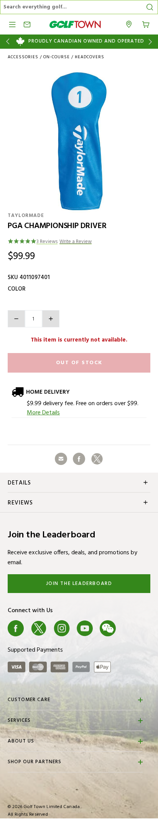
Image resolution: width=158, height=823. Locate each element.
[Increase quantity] (50, 318)
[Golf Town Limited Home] (75, 24)
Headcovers (89, 57)
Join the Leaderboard (79, 584)
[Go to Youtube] (85, 628)
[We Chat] (108, 628)
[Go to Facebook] (16, 628)
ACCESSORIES (23, 57)
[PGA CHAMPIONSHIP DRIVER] (79, 141)
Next (151, 41)
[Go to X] (39, 628)
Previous (6, 41)
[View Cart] (145, 23)
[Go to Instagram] (62, 628)
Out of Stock (79, 362)
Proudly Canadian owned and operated (86, 41)
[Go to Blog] (131, 628)
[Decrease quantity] (16, 318)
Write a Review (75, 242)
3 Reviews (47, 242)
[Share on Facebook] (79, 459)
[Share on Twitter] (97, 459)
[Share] (61, 459)
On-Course (56, 57)
